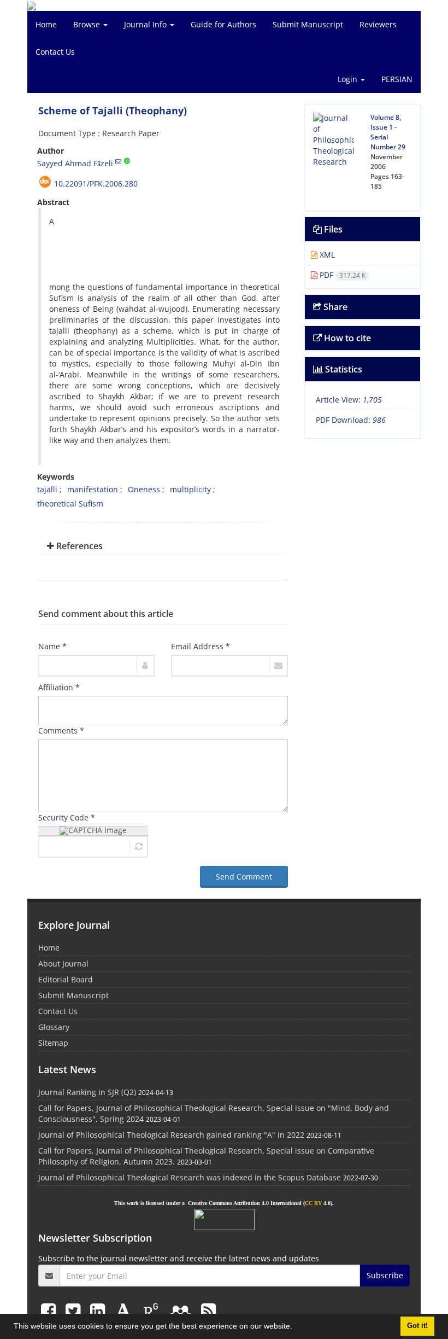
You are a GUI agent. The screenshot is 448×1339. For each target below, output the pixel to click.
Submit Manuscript (308, 24)
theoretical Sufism (70, 503)
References (78, 546)
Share (334, 307)
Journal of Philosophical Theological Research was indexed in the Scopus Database (189, 1177)
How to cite (346, 338)
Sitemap (53, 1043)
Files (332, 229)
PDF (341, 275)
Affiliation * (59, 687)
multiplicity (190, 489)
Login (348, 79)
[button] (296, 1327)
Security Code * (66, 817)
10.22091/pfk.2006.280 (96, 183)
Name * (52, 646)
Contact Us (55, 51)
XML (326, 254)
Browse (87, 24)
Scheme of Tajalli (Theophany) (112, 110)
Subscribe (385, 1275)
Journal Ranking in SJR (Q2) (87, 1092)
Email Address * (200, 646)
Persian (396, 79)
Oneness (144, 489)
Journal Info (146, 24)
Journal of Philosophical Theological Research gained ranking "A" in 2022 (171, 1135)
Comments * (61, 730)
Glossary (53, 1027)
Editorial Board (65, 979)
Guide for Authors (223, 24)
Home (46, 24)
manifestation (92, 489)
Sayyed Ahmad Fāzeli (75, 163)
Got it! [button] (417, 1326)
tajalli (47, 489)
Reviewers (378, 24)
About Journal (63, 963)
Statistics (342, 369)
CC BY (313, 1203)
